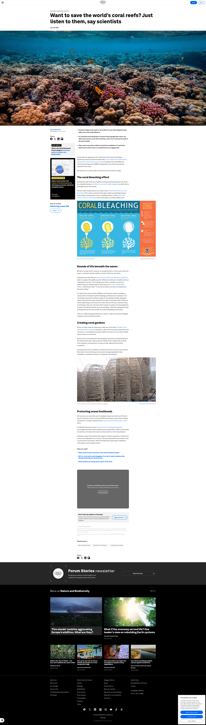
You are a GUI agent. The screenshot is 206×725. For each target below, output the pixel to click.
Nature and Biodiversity (60, 11)
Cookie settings (192, 721)
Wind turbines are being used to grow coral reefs (95, 461)
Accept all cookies (191, 716)
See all (153, 591)
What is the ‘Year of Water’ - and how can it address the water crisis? (62, 661)
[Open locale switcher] (2, 720)
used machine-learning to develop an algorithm (112, 277)
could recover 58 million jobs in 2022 (115, 420)
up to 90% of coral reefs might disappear (105, 184)
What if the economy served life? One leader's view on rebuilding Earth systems (129, 631)
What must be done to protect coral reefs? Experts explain (98, 452)
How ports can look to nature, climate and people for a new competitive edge (87, 662)
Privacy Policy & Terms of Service (103, 715)
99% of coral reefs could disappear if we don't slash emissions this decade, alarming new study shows (101, 457)
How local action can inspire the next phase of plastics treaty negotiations (115, 662)
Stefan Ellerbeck (55, 129)
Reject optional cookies (192, 712)
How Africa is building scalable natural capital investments (141, 661)
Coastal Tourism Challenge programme (109, 427)
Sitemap (103, 717)
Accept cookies (103, 492)
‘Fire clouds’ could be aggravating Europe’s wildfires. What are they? (72, 631)
